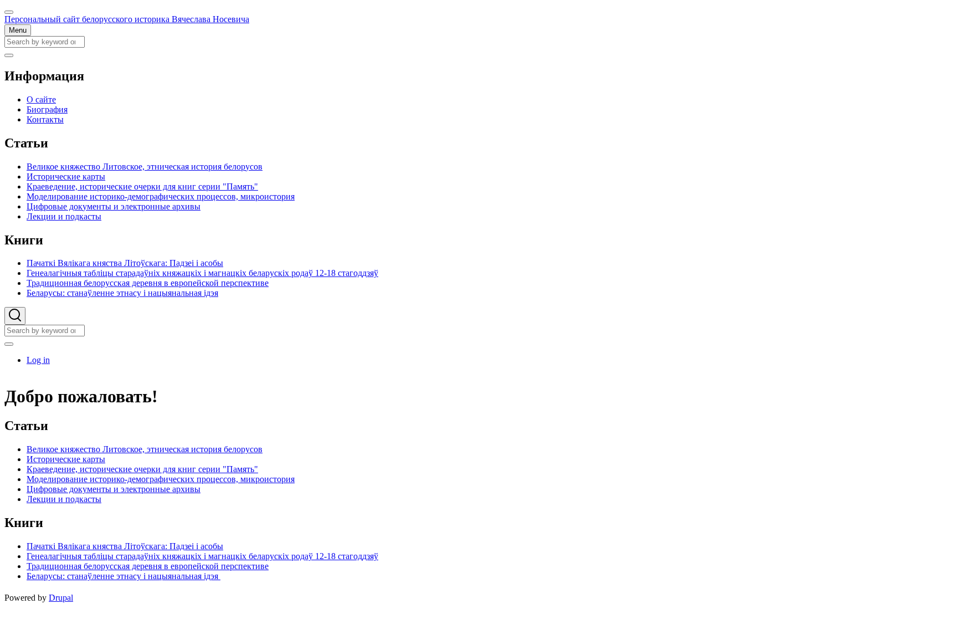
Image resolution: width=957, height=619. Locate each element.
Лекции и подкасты (64, 499)
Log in (38, 360)
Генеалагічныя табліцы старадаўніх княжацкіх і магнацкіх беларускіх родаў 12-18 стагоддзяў (202, 556)
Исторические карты (66, 459)
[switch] (8, 12)
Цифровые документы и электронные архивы (113, 489)
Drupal (61, 597)
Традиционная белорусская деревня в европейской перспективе (148, 566)
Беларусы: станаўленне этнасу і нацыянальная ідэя (123, 576)
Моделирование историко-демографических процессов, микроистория (161, 479)
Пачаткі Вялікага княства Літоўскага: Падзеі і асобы (125, 546)
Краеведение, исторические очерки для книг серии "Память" (142, 469)
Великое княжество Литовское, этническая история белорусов (145, 449)
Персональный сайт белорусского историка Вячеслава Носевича (126, 19)
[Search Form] (14, 316)
